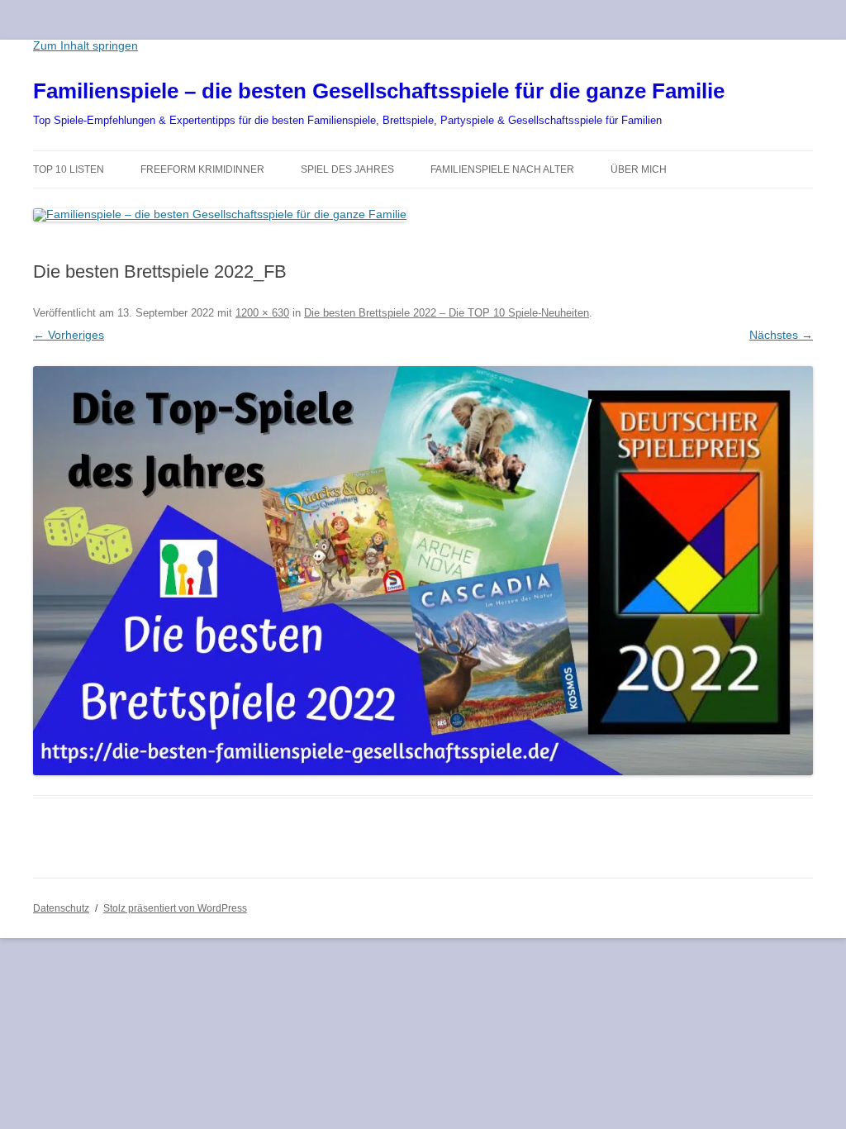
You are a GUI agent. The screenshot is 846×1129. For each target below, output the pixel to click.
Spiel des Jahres (347, 169)
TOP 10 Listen (68, 169)
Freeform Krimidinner (202, 169)
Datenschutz (61, 908)
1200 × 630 (262, 313)
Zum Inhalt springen (85, 45)
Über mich (639, 169)
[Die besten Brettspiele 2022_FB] (423, 571)
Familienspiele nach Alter (502, 169)
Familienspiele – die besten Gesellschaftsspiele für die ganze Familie (379, 91)
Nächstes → (781, 334)
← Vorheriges (68, 334)
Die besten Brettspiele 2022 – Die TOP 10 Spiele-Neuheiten (446, 313)
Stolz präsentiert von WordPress (175, 908)
